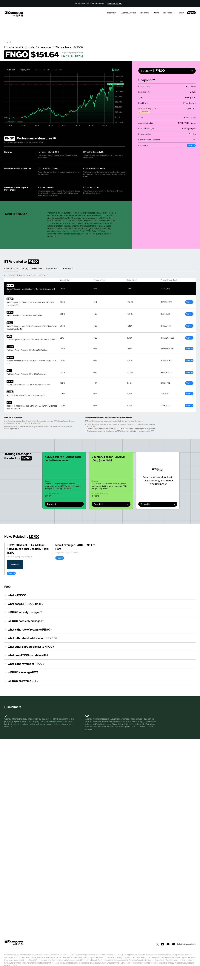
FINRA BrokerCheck (12, 963)
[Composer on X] (157, 944)
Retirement (144, 13)
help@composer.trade (186, 944)
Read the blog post (114, 3)
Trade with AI (111, 13)
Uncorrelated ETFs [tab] (53, 268)
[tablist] (100, 268)
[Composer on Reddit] (173, 944)
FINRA (116, 955)
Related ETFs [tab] (68, 268)
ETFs (9, 42)
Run (117, 70)
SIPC (123, 955)
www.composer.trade (15, 122)
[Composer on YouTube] (168, 944)
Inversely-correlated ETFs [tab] (31, 268)
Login (181, 13)
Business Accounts (128, 13)
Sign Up (191, 13)
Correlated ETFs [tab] (11, 268)
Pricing (156, 13)
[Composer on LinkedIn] (162, 944)
